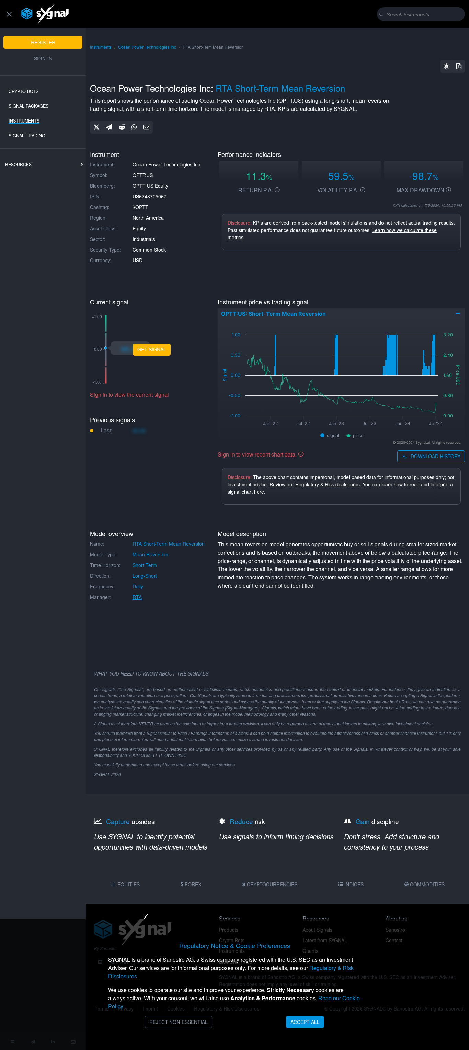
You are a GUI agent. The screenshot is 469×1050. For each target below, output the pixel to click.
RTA (137, 596)
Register (43, 42)
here (259, 491)
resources (18, 164)
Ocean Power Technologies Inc (147, 47)
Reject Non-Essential (178, 1021)
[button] (446, 66)
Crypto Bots (23, 91)
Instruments (24, 121)
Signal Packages (28, 106)
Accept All (305, 1021)
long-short (145, 575)
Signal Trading (27, 135)
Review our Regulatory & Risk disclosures (315, 484)
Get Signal (151, 349)
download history (434, 456)
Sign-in (43, 58)
